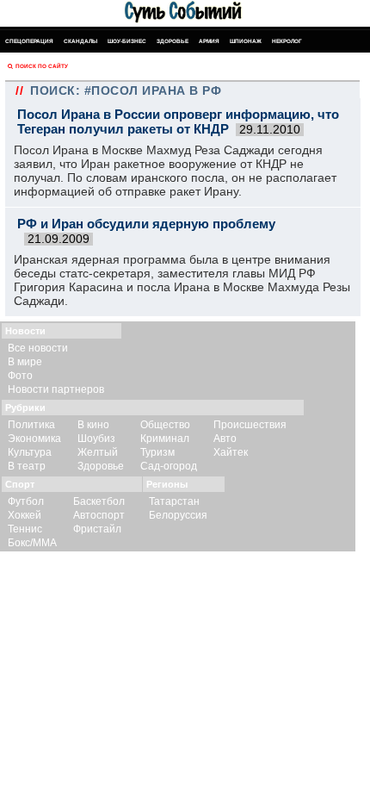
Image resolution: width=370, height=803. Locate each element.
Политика (31, 425)
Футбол (26, 501)
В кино (93, 425)
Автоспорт (99, 515)
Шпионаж (246, 41)
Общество (165, 425)
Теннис (25, 529)
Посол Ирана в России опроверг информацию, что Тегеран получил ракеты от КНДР (178, 121)
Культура (30, 452)
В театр (27, 466)
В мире (25, 362)
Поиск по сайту (41, 66)
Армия (209, 41)
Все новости (38, 348)
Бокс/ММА (32, 543)
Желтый (97, 452)
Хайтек (230, 452)
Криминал (164, 439)
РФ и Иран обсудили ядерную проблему (146, 223)
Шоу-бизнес (127, 41)
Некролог (287, 41)
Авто (225, 439)
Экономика (34, 439)
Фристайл (97, 529)
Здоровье (172, 41)
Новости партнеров (56, 389)
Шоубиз (96, 439)
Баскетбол (99, 501)
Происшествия (250, 425)
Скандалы (80, 41)
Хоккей (24, 515)
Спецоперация (29, 41)
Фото (20, 376)
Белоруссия (178, 515)
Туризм (157, 452)
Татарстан (174, 501)
